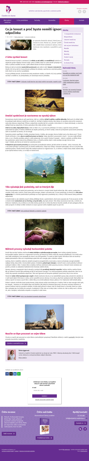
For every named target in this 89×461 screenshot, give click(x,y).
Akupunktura (68, 37)
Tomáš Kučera (83, 451)
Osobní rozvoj (68, 57)
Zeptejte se (79, 423)
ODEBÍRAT (44, 396)
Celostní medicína (30, 37)
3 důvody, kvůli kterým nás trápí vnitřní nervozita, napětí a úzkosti (42, 82)
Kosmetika (51, 20)
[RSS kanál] (79, 11)
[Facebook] (84, 11)
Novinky (66, 54)
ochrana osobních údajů (8, 451)
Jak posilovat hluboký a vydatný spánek (33, 211)
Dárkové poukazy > (63, 2)
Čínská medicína (69, 42)
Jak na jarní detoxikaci (71, 45)
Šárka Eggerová (18, 37)
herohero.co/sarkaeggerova (43, 2)
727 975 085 (81, 415)
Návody (66, 51)
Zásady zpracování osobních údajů (44, 399)
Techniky (37, 20)
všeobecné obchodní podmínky (27, 451)
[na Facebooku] (85, 429)
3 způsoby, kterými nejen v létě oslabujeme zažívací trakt (71, 82)
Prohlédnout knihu (43, 438)
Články (67, 20)
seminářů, (72, 337)
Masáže (66, 48)
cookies (17, 451)
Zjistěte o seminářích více (15, 343)
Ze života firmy (68, 63)
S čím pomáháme (22, 20)
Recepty (66, 60)
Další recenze (7, 433)
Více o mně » (23, 358)
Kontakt (81, 20)
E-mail (34, 387)
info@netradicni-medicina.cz (75, 418)
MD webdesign (66, 449)
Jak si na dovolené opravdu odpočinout (33, 296)
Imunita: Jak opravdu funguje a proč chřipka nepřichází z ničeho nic (72, 91)
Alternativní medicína (7, 21)
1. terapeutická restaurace (72, 34)
